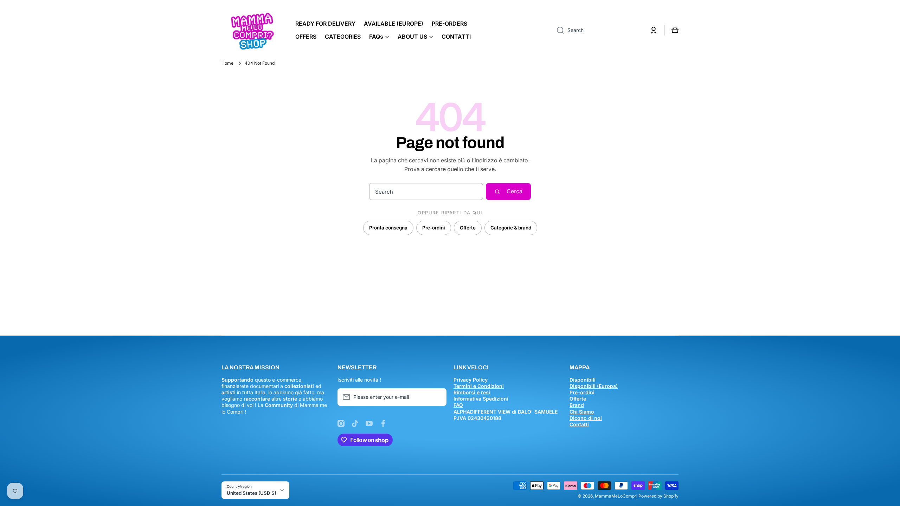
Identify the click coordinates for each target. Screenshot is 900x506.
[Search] (558, 30)
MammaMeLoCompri (616, 496)
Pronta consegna (388, 228)
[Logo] (251, 30)
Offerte (468, 228)
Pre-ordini (433, 228)
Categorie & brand (510, 228)
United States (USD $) (251, 493)
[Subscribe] (437, 397)
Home (227, 63)
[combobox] (597, 30)
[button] (675, 30)
